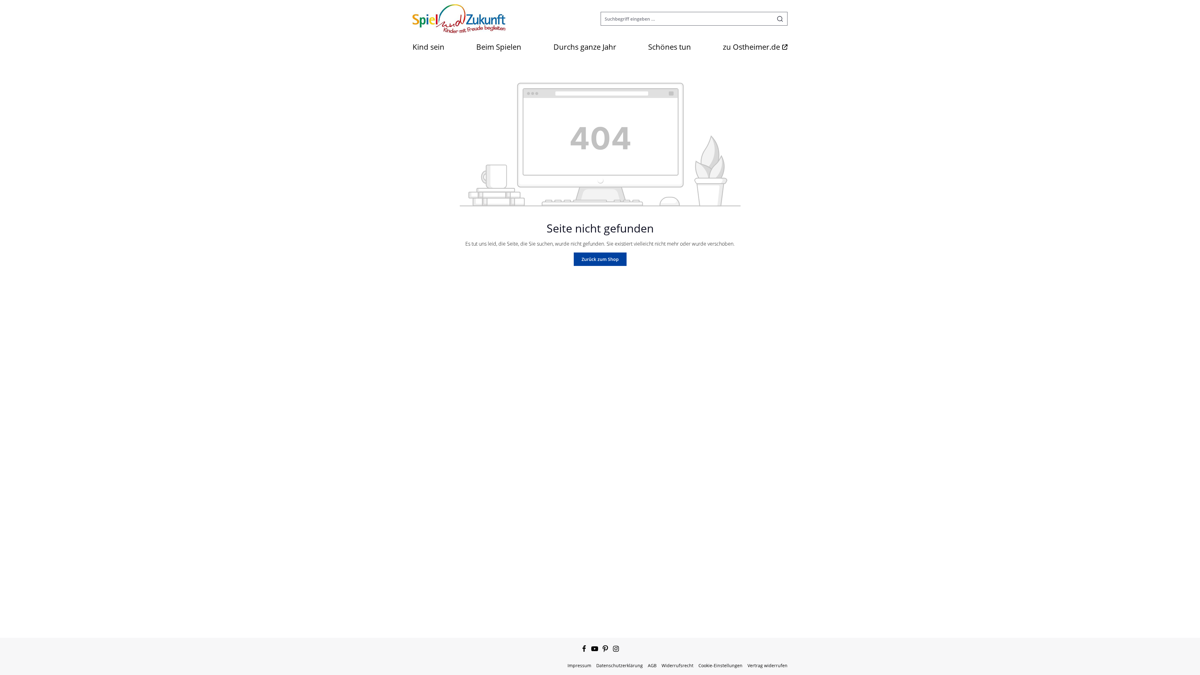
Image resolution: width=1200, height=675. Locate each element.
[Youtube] (595, 650)
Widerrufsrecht (677, 665)
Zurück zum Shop (600, 259)
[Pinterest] (606, 650)
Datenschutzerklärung (619, 665)
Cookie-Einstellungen (720, 665)
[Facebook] (585, 650)
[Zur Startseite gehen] (458, 19)
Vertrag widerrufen (768, 665)
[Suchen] (780, 19)
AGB (652, 665)
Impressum (579, 665)
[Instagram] (615, 650)
